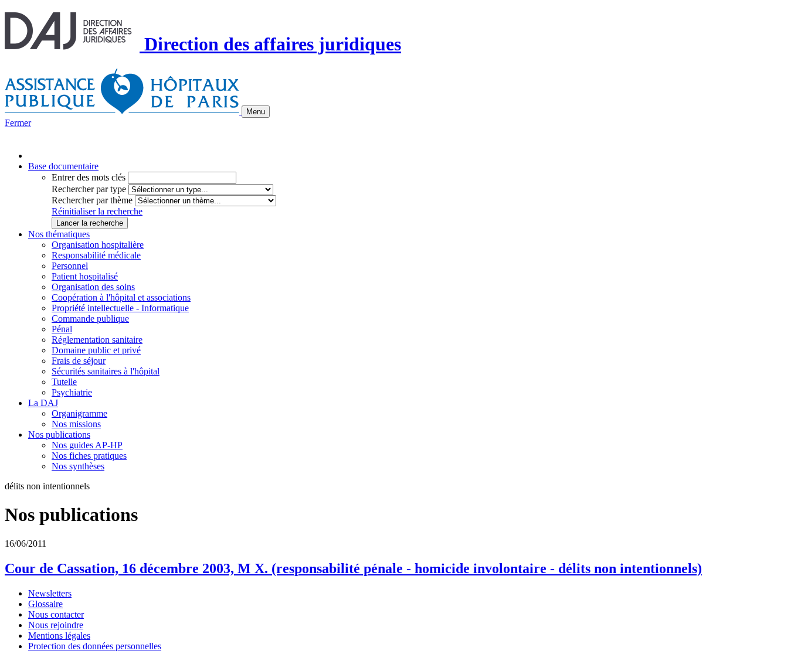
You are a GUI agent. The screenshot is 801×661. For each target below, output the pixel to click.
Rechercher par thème (92, 200)
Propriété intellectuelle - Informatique (120, 308)
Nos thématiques (59, 234)
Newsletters (50, 593)
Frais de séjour (79, 361)
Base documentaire (63, 166)
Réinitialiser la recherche (97, 211)
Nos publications (59, 434)
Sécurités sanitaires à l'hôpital (105, 371)
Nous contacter (56, 614)
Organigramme (79, 413)
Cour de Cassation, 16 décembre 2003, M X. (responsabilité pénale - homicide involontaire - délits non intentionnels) (353, 568)
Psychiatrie (72, 392)
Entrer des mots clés (88, 177)
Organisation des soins (93, 287)
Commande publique (90, 318)
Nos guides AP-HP (87, 445)
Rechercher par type (89, 189)
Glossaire (45, 604)
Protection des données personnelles (94, 646)
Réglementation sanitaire (97, 340)
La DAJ (43, 403)
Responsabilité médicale (96, 255)
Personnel (70, 266)
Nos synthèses (78, 466)
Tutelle (64, 382)
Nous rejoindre (55, 625)
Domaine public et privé (96, 350)
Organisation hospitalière (98, 245)
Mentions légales (59, 635)
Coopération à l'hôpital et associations (121, 297)
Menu (255, 111)
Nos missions (76, 424)
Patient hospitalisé (85, 276)
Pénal (62, 329)
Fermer (18, 123)
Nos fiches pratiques (89, 456)
